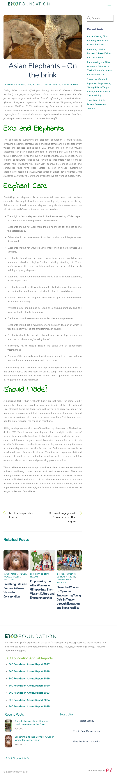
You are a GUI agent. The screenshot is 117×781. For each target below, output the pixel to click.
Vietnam (56, 84)
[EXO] (29, 3)
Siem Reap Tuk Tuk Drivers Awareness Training (97, 104)
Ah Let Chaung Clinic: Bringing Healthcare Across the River (98, 40)
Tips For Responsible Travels (21, 515)
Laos (29, 84)
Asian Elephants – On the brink (42, 70)
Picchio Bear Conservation (86, 731)
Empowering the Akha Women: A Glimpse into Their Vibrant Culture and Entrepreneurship (42, 589)
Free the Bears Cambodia (86, 741)
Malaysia (23, 574)
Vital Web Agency (97, 770)
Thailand (47, 84)
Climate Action (10, 574)
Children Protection (66, 574)
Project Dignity (86, 721)
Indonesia (20, 84)
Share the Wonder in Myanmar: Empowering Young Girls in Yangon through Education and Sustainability (69, 597)
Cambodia (10, 84)
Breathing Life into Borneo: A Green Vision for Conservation (15, 590)
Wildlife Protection (70, 84)
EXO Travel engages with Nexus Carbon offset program (62, 517)
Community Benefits (39, 574)
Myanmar (37, 84)
